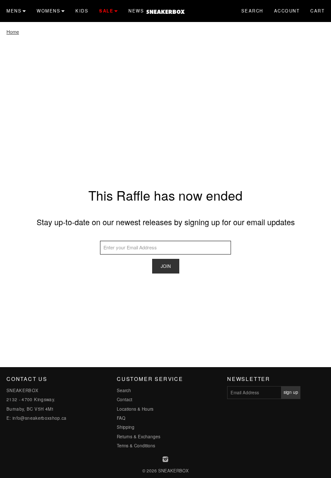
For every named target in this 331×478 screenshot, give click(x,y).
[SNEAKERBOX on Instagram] (166, 460)
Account (287, 11)
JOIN (166, 266)
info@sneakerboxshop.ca (39, 418)
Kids (81, 11)
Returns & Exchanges (138, 437)
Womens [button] (48, 11)
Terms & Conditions (136, 446)
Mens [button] (14, 11)
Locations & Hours (135, 409)
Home (12, 31)
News (136, 11)
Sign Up (291, 392)
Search (252, 11)
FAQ (121, 418)
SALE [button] (106, 11)
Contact (124, 399)
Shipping (125, 427)
